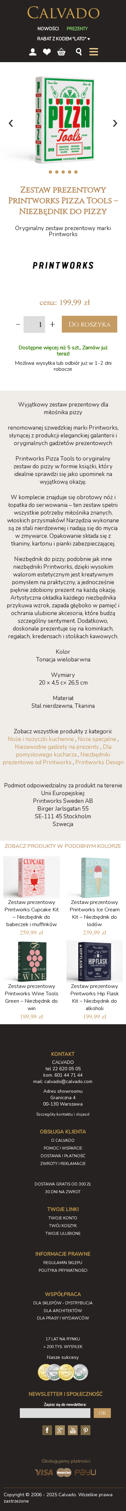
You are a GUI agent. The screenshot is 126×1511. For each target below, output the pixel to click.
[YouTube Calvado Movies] (72, 1429)
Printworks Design (99, 762)
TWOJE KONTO (62, 1218)
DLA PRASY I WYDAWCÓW (63, 1318)
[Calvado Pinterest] (84, 1429)
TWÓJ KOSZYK (63, 1225)
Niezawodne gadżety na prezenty (57, 747)
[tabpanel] (63, 119)
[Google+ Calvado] (59, 1429)
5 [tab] (76, 172)
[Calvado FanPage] (46, 1429)
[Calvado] (63, 12)
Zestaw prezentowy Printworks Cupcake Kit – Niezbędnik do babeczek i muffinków (31, 913)
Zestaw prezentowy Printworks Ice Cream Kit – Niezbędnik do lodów (95, 913)
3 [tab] (63, 172)
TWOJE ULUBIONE (63, 1233)
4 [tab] (69, 172)
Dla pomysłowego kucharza (64, 751)
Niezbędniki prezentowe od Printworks (57, 758)
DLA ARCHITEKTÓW (63, 1310)
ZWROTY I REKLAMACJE (63, 1163)
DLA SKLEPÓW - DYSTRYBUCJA (63, 1303)
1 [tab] (50, 172)
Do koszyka (90, 324)
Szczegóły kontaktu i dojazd (62, 1114)
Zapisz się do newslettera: (65, 1404)
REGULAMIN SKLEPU (62, 1262)
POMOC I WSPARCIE (63, 1148)
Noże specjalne (97, 739)
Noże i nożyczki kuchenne (41, 739)
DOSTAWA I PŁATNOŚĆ (63, 1156)
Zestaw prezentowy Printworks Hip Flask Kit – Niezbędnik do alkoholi (94, 997)
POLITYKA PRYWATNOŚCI (63, 1270)
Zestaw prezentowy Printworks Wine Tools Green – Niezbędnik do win (31, 997)
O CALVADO (63, 1140)
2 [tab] (56, 172)
